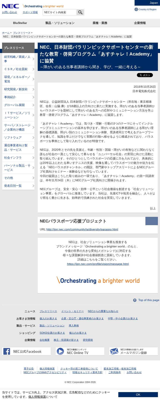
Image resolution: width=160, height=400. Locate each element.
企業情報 (140, 23)
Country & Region (147, 9)
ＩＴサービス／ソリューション (17, 115)
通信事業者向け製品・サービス (16, 147)
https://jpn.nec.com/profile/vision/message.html (98, 263)
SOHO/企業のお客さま (52, 332)
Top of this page (148, 300)
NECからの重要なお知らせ (103, 311)
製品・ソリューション (60, 23)
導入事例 (74, 325)
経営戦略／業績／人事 (17, 59)
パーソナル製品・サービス (17, 168)
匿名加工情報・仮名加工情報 (120, 368)
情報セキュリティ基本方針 (87, 372)
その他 (8, 177)
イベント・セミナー (72, 311)
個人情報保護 (47, 368)
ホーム (6, 32)
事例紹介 (10, 97)
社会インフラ (13, 157)
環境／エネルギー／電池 (17, 79)
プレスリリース (21, 32)
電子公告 (29, 368)
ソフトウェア (13, 137)
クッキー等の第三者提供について (79, 368)
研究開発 (88, 339)
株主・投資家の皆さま (66, 339)
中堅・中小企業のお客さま (123, 318)
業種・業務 (100, 23)
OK (138, 394)
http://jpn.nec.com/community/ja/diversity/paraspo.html (82, 229)
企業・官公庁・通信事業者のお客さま (82, 318)
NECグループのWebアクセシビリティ (45, 372)
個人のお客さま (48, 318)
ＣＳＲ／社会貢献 (16, 69)
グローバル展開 (14, 105)
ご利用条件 (114, 372)
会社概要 (45, 339)
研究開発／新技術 (16, 89)
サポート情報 (30, 12)
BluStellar (20, 23)
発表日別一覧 (13, 185)
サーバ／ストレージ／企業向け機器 (17, 127)
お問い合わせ (9, 12)
